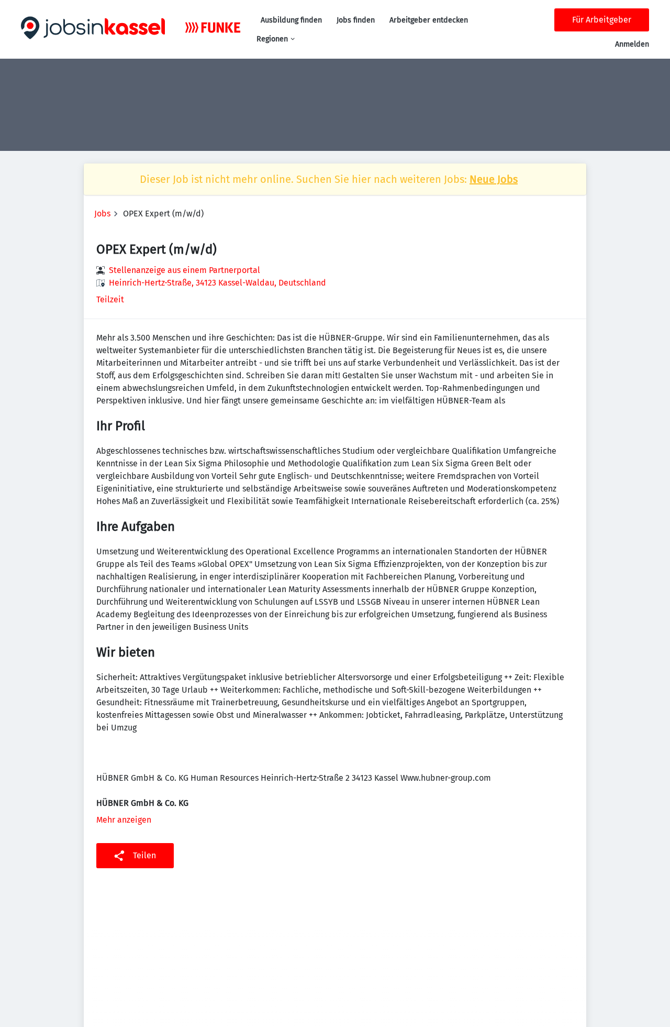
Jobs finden (356, 20)
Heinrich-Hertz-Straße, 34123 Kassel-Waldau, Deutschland (217, 283)
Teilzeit (110, 299)
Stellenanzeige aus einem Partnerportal (184, 270)
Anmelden (632, 44)
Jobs (102, 213)
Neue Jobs (494, 179)
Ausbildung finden (291, 20)
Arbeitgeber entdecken (428, 20)
